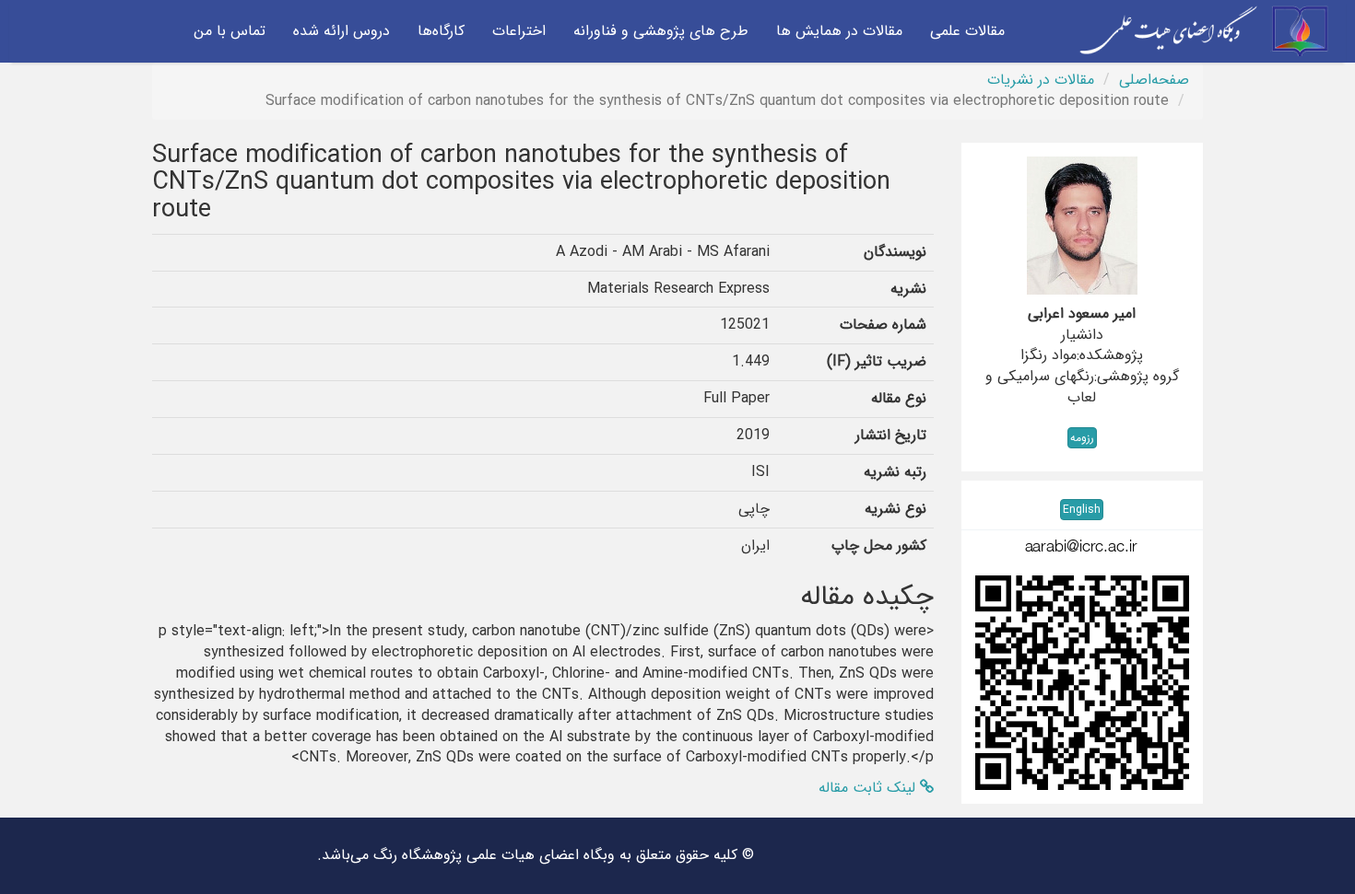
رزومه (1082, 438)
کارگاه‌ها (441, 30)
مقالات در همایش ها (839, 30)
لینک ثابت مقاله (869, 787)
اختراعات (519, 30)
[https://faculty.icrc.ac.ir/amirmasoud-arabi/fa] (1082, 682)
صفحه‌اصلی (1154, 79)
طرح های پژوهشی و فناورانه (660, 30)
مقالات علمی (967, 30)
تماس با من (229, 30)
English (1082, 509)
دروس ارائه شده (341, 30)
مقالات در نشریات (1040, 79)
